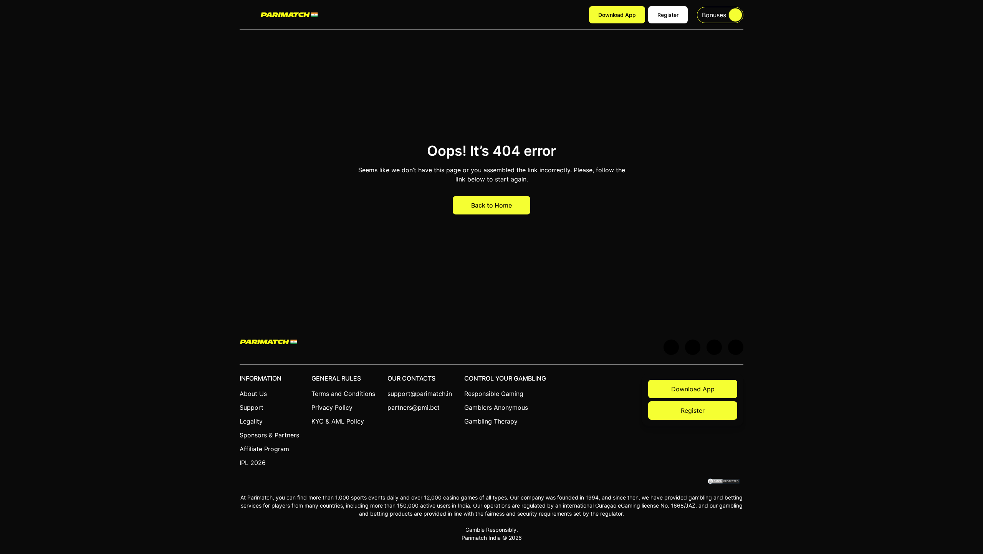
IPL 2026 (253, 463)
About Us (253, 393)
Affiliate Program (264, 449)
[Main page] (289, 14)
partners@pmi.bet (413, 407)
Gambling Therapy (491, 421)
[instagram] (735, 347)
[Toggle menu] (245, 15)
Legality (251, 421)
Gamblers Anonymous (496, 407)
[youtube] (692, 347)
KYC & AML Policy (337, 421)
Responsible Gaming (493, 393)
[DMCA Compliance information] (724, 481)
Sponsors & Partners (269, 435)
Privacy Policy (331, 407)
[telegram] (714, 347)
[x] (671, 347)
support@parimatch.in (419, 393)
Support (251, 407)
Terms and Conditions (343, 393)
